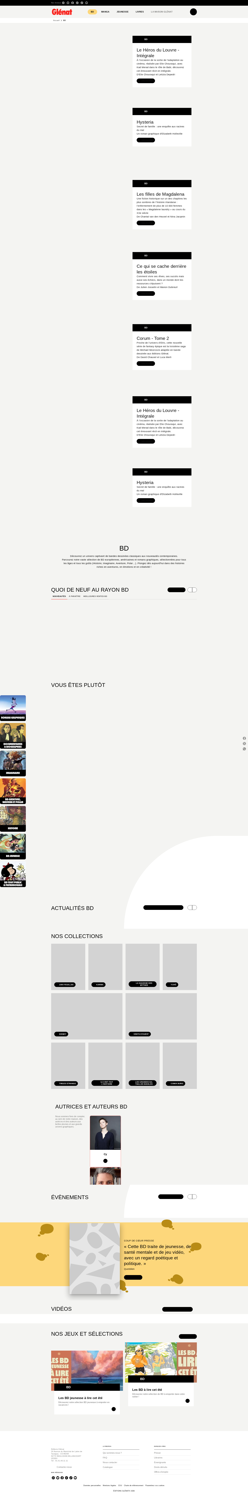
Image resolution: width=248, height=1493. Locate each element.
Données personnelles (92, 1485)
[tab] (92, 11)
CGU (120, 1485)
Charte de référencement (133, 1485)
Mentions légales (109, 1485)
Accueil (56, 20)
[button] (160, 3)
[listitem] (63, 3)
